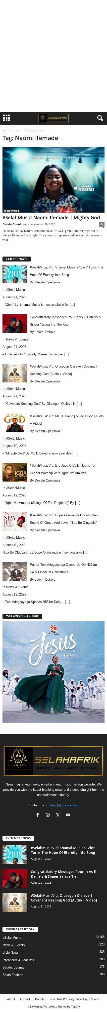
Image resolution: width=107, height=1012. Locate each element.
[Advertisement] (53, 55)
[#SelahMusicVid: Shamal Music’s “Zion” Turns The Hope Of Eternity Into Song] (14, 854)
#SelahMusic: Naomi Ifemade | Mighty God (51, 217)
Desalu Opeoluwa (14, 224)
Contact (25, 999)
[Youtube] (68, 815)
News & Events (17, 339)
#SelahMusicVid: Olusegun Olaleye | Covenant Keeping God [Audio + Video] (64, 897)
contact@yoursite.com (62, 805)
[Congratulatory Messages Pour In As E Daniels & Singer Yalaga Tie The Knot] (14, 878)
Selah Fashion (12, 975)
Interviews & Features (18, 960)
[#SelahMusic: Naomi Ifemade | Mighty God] (53, 180)
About (11, 999)
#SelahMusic (11, 210)
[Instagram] (49, 815)
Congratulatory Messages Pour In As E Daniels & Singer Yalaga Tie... (63, 874)
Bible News (10, 952)
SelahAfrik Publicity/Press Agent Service (75, 999)
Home (5, 130)
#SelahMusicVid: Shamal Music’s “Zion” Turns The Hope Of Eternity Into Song (64, 850)
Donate (40, 999)
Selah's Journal (13, 967)
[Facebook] (39, 815)
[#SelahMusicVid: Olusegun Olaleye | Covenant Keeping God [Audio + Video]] (14, 902)
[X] (59, 815)
